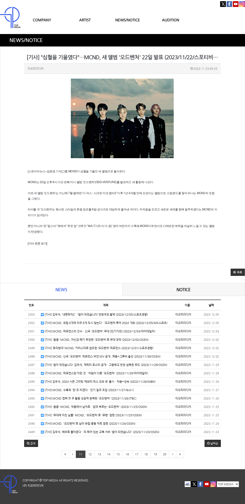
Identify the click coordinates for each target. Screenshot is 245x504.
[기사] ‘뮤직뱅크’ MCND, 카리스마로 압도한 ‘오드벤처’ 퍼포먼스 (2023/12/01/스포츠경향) (98, 348)
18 (146, 454)
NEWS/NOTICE (127, 20)
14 (108, 454)
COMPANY (42, 20)
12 (90, 454)
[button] (238, 272)
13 (99, 454)
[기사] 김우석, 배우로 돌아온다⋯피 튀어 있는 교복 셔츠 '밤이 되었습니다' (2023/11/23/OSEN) (101, 432)
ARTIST (85, 20)
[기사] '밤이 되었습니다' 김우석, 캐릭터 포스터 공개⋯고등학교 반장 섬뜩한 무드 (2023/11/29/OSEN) (105, 364)
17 (136, 454)
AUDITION (170, 20)
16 (127, 454)
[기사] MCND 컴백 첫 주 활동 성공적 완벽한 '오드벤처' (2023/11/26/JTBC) (90, 398)
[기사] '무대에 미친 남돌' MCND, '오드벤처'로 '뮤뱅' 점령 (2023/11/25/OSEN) (93, 415)
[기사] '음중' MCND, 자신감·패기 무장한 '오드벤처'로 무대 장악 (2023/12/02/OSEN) (96, 339)
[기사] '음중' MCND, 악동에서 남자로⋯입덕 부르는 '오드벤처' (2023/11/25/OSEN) (95, 406)
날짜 (211, 305)
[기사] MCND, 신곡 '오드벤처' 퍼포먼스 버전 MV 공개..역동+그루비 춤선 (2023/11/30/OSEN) (102, 356)
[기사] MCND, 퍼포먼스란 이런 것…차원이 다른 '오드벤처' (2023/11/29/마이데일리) (96, 373)
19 (155, 454)
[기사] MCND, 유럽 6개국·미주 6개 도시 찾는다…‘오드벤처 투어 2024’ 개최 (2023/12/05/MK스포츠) (105, 322)
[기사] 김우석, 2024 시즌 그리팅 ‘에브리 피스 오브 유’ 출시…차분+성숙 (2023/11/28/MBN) (100, 381)
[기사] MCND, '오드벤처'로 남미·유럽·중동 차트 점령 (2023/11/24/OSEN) (89, 423)
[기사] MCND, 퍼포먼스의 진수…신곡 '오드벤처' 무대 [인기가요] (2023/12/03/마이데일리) (99, 331)
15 (118, 454)
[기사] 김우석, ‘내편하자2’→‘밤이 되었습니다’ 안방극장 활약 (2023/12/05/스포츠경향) (96, 314)
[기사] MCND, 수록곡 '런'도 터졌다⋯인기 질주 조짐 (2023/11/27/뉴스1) (89, 390)
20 (164, 454)
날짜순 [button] (214, 443)
